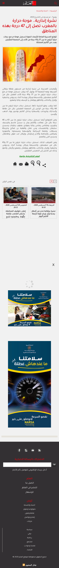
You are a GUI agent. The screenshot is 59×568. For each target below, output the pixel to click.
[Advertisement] (24, 283)
